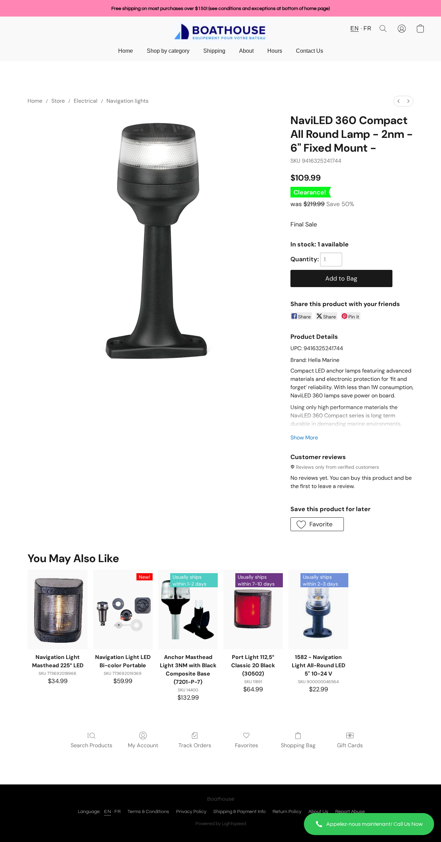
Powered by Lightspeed (220, 823)
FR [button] (367, 28)
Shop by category (168, 51)
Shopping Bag (298, 745)
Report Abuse (350, 811)
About (246, 51)
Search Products (91, 745)
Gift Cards (350, 745)
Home (125, 51)
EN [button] (354, 28)
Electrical (86, 100)
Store (58, 100)
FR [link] (117, 811)
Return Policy (287, 811)
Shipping (214, 51)
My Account (143, 745)
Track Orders (194, 745)
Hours (274, 51)
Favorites (246, 745)
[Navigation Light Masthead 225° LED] (57, 609)
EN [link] (107, 811)
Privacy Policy (191, 811)
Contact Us (309, 51)
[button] (369, 824)
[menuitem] (398, 101)
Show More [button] (304, 437)
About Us (318, 811)
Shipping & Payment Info (239, 811)
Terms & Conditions (148, 811)
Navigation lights (127, 100)
